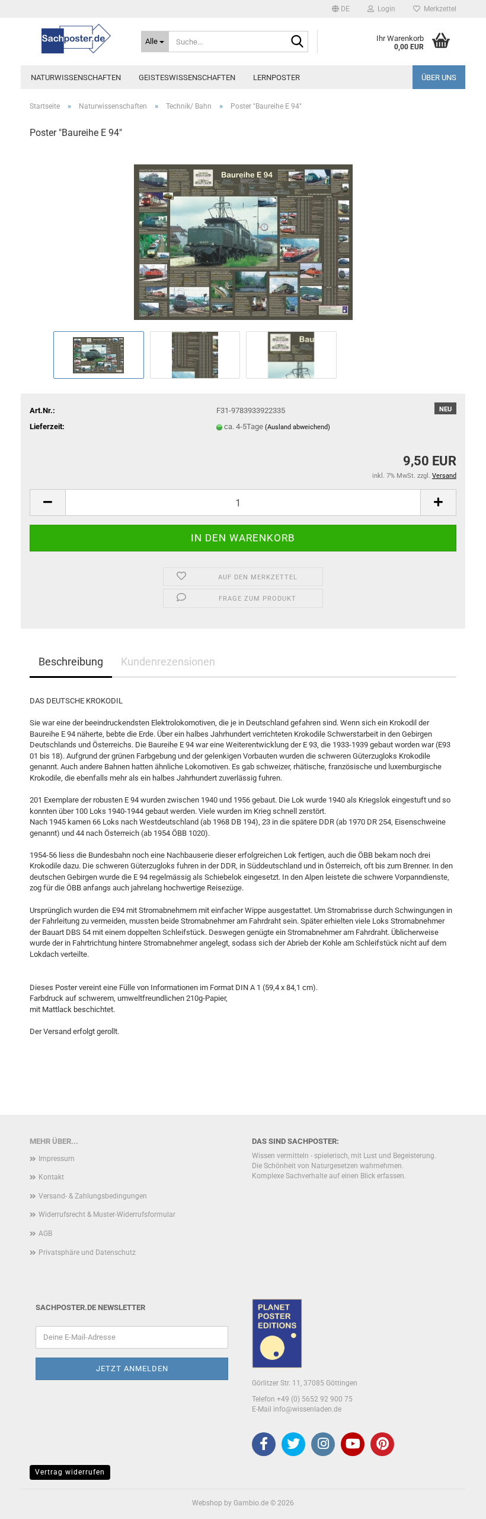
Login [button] (384, 9)
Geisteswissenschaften (187, 77)
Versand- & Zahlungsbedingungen (93, 1196)
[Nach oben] (453, 1501)
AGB (45, 1233)
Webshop (207, 1503)
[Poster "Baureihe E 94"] (243, 238)
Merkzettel (438, 9)
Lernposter (276, 77)
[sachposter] (76, 38)
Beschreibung (71, 661)
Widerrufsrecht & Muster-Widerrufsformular (107, 1214)
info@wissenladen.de (307, 1409)
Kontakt (51, 1177)
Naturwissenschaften (76, 77)
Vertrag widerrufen (70, 1472)
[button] (341, 9)
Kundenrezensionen (168, 661)
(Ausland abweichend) (297, 427)
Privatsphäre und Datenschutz (87, 1252)
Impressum (57, 1159)
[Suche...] (297, 42)
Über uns (438, 77)
